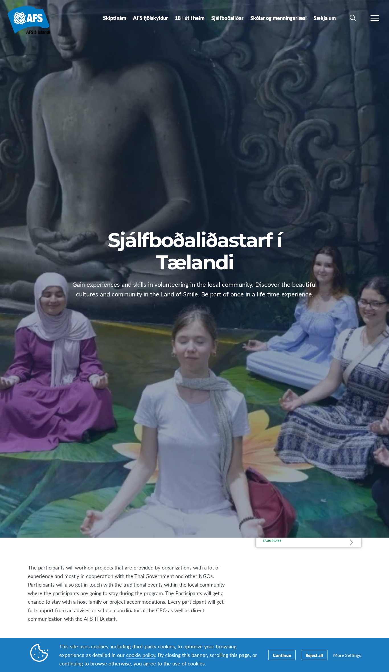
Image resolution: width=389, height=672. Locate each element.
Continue (282, 655)
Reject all (314, 655)
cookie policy (140, 654)
